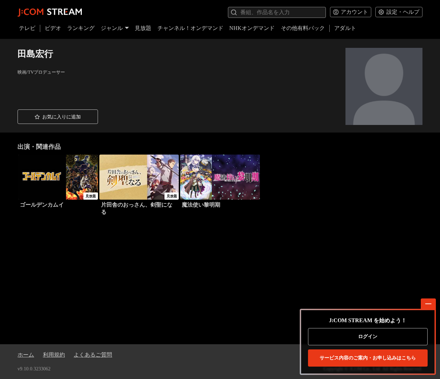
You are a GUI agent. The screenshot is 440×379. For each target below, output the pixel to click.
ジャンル (112, 28)
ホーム (26, 355)
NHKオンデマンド (252, 28)
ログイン (367, 336)
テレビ (27, 28)
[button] (58, 116)
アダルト (345, 28)
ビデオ (53, 28)
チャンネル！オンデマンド (190, 28)
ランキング (81, 28)
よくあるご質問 (93, 355)
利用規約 (54, 355)
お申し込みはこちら (368, 357)
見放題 (143, 28)
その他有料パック (303, 28)
